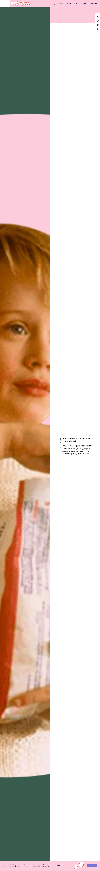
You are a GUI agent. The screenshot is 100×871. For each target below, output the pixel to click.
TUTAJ (59, 865)
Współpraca (94, 3)
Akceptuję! (92, 866)
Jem (76, 3)
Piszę (61, 3)
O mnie (83, 3)
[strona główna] (20, 3)
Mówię (69, 3)
